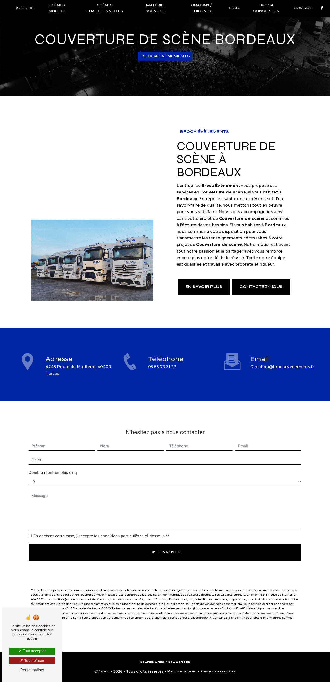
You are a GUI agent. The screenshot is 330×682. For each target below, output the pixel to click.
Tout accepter (34, 651)
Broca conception (266, 8)
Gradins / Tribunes (201, 8)
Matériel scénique (156, 8)
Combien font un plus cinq (53, 472)
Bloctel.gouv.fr (201, 617)
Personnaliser (32, 670)
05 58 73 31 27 (162, 367)
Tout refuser (33, 661)
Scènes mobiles (57, 8)
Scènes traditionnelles (105, 8)
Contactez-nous (261, 286)
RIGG (234, 8)
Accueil (24, 8)
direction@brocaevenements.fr (282, 367)
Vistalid (103, 671)
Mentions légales (181, 671)
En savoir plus (203, 286)
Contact (303, 8)
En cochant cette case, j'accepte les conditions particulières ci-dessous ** (101, 535)
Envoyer (170, 552)
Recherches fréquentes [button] (165, 662)
